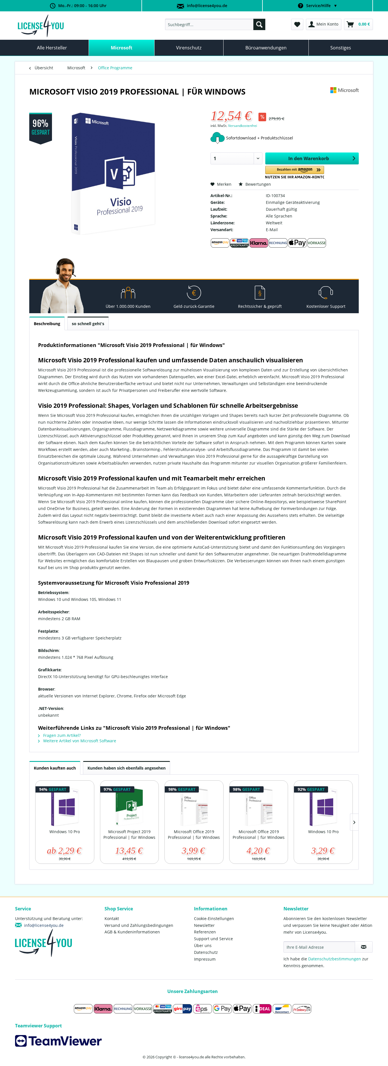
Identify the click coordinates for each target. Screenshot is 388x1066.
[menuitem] (215, 24)
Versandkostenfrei (242, 125)
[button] (294, 172)
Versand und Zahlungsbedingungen (139, 925)
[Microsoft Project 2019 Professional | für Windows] (129, 806)
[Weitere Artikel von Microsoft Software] (344, 97)
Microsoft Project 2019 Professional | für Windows (129, 834)
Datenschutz (206, 952)
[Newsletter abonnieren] (364, 947)
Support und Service (213, 938)
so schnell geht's (88, 323)
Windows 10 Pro (64, 831)
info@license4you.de (207, 5)
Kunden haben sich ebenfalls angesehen (126, 768)
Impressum (205, 959)
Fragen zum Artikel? (61, 735)
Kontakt (112, 918)
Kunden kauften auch (55, 768)
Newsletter (204, 925)
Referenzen (205, 932)
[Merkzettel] (297, 24)
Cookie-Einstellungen (214, 918)
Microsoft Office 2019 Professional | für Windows (194, 834)
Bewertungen (257, 184)
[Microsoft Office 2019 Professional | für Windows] (194, 806)
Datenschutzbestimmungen (334, 959)
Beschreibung (47, 323)
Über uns (203, 945)
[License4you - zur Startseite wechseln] (41, 25)
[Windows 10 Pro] (65, 806)
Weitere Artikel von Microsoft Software (79, 740)
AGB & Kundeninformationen (132, 932)
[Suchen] (259, 24)
